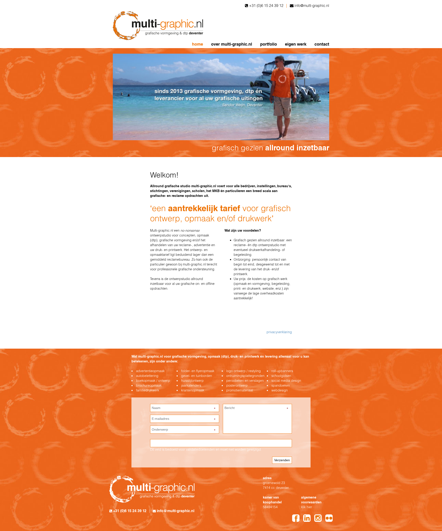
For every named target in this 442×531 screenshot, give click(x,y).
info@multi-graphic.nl (311, 5)
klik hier (306, 507)
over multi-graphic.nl (231, 44)
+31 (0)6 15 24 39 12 (266, 5)
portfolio (268, 44)
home (197, 44)
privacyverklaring (279, 332)
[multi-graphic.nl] (159, 25)
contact (321, 44)
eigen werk (295, 44)
